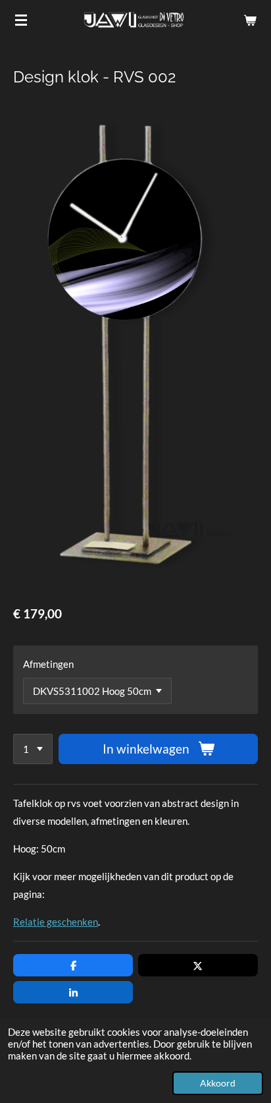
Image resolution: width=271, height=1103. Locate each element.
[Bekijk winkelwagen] (249, 20)
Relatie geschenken (55, 922)
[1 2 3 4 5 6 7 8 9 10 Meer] (33, 749)
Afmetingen (48, 664)
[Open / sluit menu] (21, 20)
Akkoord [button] (217, 1083)
